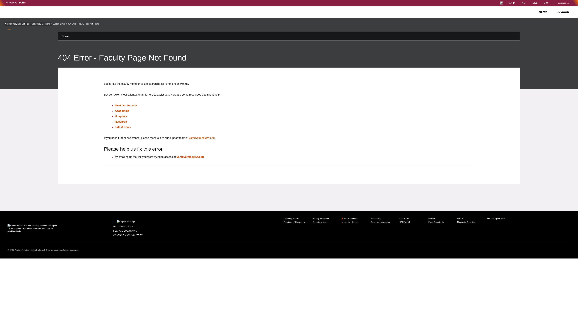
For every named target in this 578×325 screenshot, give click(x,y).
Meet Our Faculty (126, 105)
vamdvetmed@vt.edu (202, 137)
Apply (512, 3)
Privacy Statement (321, 218)
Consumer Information (380, 222)
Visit (524, 3)
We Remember (350, 218)
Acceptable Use (319, 222)
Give (535, 3)
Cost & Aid (404, 218)
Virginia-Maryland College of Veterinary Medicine (28, 24)
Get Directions (124, 226)
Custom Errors (60, 24)
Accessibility (376, 218)
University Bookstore (466, 222)
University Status (291, 218)
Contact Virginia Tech (128, 235)
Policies (431, 218)
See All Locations (126, 231)
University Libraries (350, 222)
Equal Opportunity (436, 222)
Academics (122, 110)
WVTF (460, 218)
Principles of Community (294, 222)
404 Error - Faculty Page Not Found (83, 24)
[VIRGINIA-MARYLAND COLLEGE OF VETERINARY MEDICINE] (33, 12)
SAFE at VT (404, 222)
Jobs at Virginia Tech (495, 218)
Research (121, 121)
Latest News (123, 127)
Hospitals (121, 116)
